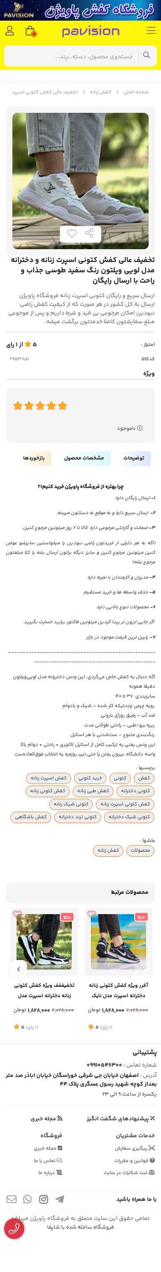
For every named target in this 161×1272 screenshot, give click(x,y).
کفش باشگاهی (31, 817)
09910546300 (104, 1065)
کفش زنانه (100, 92)
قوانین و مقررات (132, 1161)
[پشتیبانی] (14, 1228)
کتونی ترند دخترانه (78, 817)
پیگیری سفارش (132, 1149)
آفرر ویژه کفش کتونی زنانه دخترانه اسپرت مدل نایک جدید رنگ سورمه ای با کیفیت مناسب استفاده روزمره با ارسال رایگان (118, 991)
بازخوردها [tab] (34, 458)
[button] (142, 969)
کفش (144, 778)
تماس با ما (45, 1161)
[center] (146, 56)
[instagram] (44, 1201)
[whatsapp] (27, 1201)
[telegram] (60, 1201)
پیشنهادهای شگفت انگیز (118, 1119)
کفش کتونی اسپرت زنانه (125, 804)
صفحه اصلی (136, 92)
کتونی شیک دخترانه (129, 817)
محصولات (140, 850)
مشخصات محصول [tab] (84, 458)
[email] (11, 1201)
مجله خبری (44, 1119)
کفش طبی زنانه (93, 791)
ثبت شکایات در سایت (126, 1173)
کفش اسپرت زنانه (48, 778)
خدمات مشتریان (135, 1136)
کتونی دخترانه (135, 791)
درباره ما (47, 1173)
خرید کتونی (90, 778)
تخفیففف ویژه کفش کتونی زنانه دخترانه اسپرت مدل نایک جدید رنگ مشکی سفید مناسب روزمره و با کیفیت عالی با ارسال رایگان (44, 991)
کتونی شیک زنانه (71, 804)
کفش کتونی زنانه (47, 791)
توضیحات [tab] (133, 458)
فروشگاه (51, 1136)
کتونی (120, 778)
